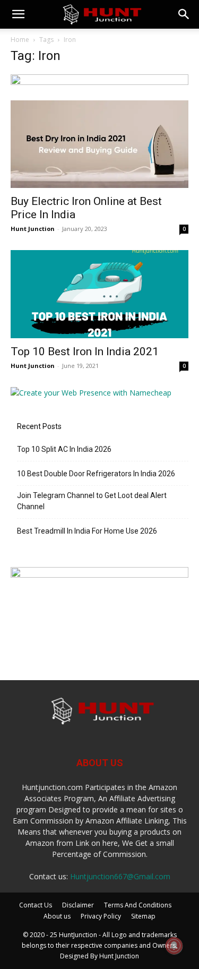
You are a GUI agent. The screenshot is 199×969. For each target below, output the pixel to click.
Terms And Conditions (137, 905)
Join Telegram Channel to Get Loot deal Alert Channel (92, 501)
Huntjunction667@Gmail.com (120, 876)
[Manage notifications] (174, 945)
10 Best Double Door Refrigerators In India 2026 (96, 473)
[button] (18, 14)
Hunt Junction (33, 229)
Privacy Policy (101, 916)
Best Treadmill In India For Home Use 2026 (87, 531)
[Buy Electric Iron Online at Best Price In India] (99, 144)
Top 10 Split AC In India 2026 (64, 449)
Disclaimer (78, 905)
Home (20, 39)
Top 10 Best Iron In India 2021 (85, 351)
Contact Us (35, 905)
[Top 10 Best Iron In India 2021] (99, 294)
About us (57, 916)
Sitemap (143, 916)
